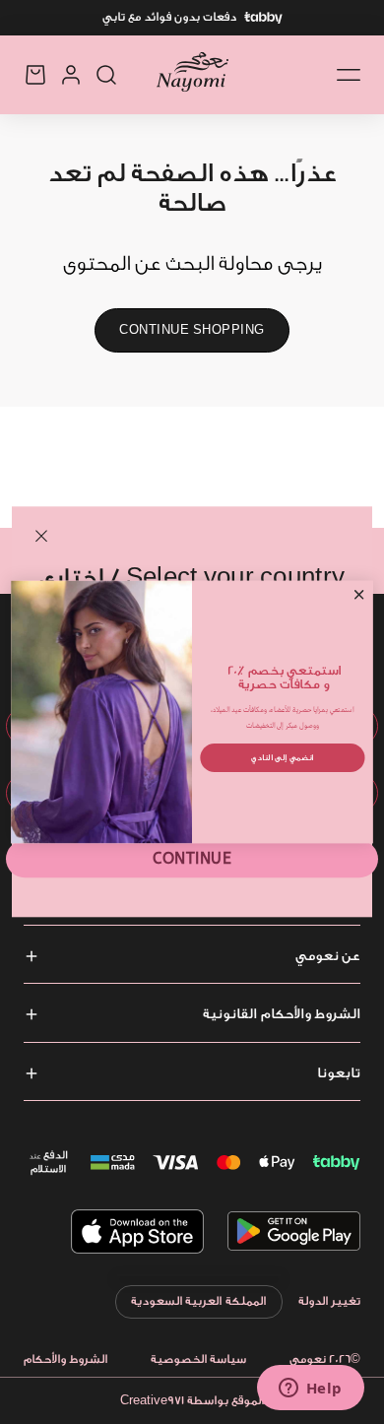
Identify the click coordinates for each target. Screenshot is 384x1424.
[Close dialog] (359, 595)
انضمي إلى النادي (282, 756)
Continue (192, 859)
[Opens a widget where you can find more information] (310, 1389)
